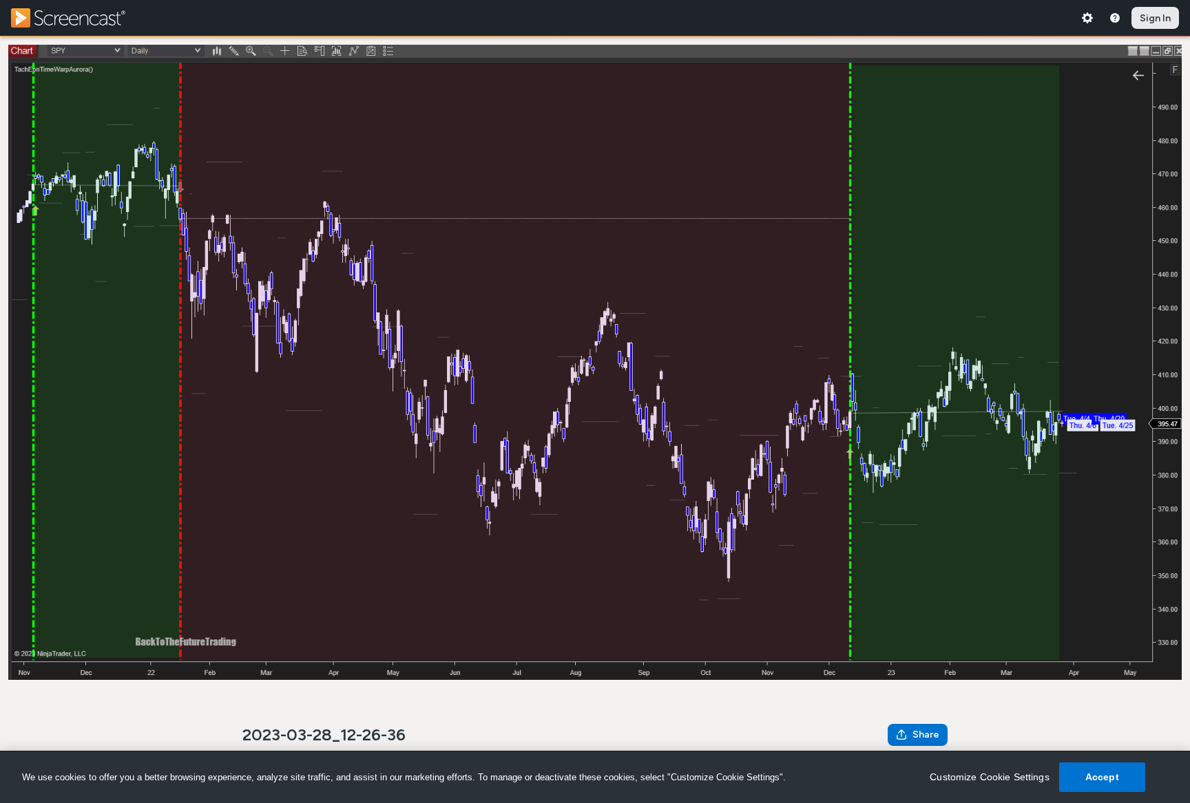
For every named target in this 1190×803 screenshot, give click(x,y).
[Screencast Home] (77, 18)
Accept (1102, 776)
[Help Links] (1115, 18)
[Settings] (1087, 18)
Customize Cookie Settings (990, 776)
